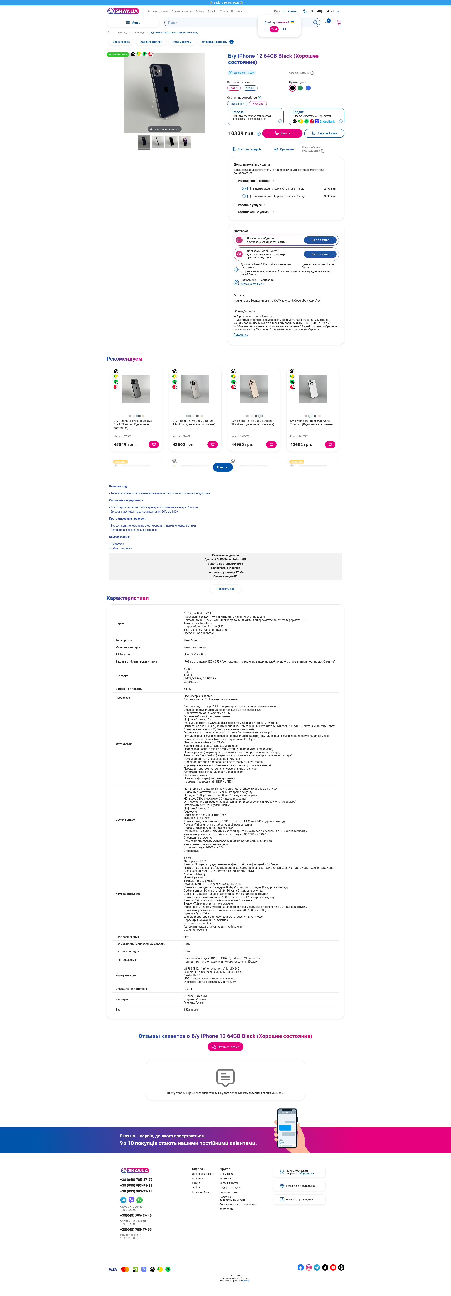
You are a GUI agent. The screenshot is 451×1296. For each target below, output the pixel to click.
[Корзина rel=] (339, 22)
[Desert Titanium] (143, 416)
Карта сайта (227, 1209)
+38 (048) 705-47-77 (318, 323)
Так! (274, 29)
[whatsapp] (139, 1200)
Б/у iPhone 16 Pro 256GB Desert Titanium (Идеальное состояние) (252, 422)
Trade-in (212, 11)
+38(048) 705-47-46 (136, 1215)
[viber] (131, 1200)
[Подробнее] (259, 98)
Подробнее (241, 334)
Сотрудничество (229, 1183)
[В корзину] (154, 444)
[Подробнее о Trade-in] (280, 121)
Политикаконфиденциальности (232, 1198)
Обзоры (224, 11)
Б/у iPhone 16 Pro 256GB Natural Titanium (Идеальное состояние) (194, 422)
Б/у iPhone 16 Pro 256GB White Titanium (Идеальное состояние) (311, 422)
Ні (284, 29)
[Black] (292, 88)
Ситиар (246, 1280)
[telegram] (123, 1200)
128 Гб (250, 88)
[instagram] (309, 1267)
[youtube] (333, 1267)
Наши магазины (229, 1192)
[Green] (300, 88)
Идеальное (237, 103)
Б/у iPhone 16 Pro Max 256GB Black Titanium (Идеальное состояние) (133, 424)
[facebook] (301, 1267)
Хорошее (258, 103)
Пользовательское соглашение (238, 1204)
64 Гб (234, 88)
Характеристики (151, 41)
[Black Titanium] (138, 416)
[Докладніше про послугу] (244, 188)
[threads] (341, 1267)
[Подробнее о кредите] (341, 121)
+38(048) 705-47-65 (136, 1229)
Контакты (236, 11)
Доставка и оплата (158, 11)
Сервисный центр (202, 1192)
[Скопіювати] (312, 73)
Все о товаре (121, 41)
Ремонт (200, 11)
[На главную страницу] (123, 11)
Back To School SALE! (226, 2)
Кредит (196, 1183)
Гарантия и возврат (182, 11)
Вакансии (225, 1178)
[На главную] (108, 33)
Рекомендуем (182, 41)
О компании (226, 1173)
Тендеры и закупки (230, 1187)
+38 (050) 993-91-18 (136, 1185)
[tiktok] (325, 1267)
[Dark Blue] (308, 88)
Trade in (196, 1187)
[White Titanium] (134, 416)
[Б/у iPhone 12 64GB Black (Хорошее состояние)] (144, 142)
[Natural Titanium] (129, 416)
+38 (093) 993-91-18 (136, 1191)
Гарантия (197, 1178)
